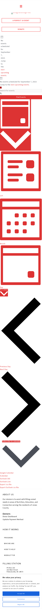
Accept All (21, 594)
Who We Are (9, 543)
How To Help (9, 549)
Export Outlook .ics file (9, 487)
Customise (21, 599)
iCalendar (4, 476)
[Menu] (21, 6)
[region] (21, 591)
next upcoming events (5, 72)
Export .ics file (6, 484)
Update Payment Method (13, 519)
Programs (8, 538)
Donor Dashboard (10, 516)
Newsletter (9, 555)
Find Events (21, 97)
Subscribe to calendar (11, 441)
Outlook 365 (5, 478)
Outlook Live (5, 481)
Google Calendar (7, 473)
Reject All (21, 605)
